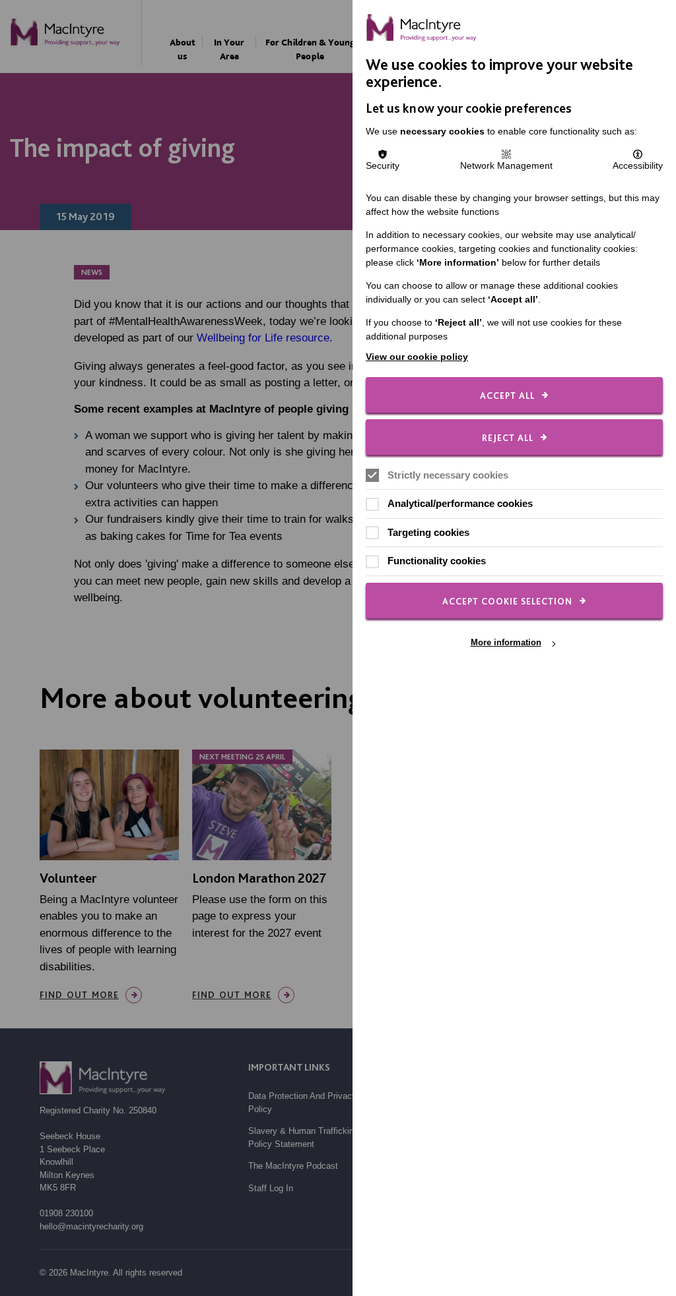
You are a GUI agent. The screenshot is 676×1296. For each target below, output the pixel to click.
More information (506, 643)
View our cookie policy (417, 356)
